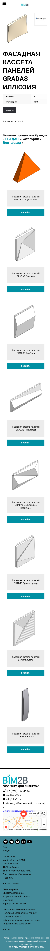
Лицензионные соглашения (17, 923)
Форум (6, 850)
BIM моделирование (13, 893)
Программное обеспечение (17, 874)
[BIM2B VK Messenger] (18, 844)
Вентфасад (12, 143)
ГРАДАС (12, 139)
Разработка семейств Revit (16, 896)
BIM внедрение (10, 889)
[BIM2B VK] (12, 844)
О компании (9, 856)
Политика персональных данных (20, 913)
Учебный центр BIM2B (14, 860)
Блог (5, 847)
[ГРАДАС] (40, 19)
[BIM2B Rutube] (24, 844)
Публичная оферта (12, 916)
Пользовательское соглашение (19, 909)
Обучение (8, 900)
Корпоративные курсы (14, 903)
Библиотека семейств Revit (17, 870)
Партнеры (8, 877)
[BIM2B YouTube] (29, 844)
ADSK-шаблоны (11, 867)
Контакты (7, 929)
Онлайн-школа (10, 863)
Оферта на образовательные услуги (21, 920)
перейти (10, 110)
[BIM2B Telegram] (6, 844)
